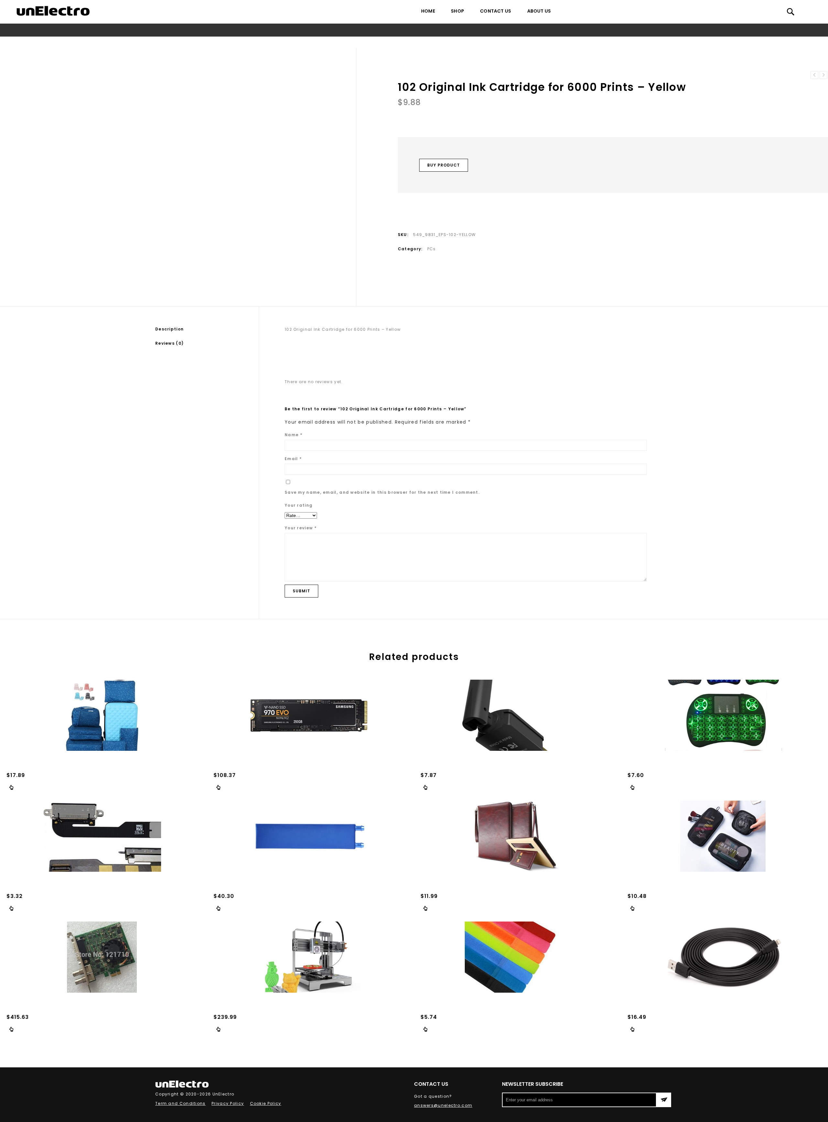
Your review (301, 528)
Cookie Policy (265, 1103)
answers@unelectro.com (443, 1105)
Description (169, 329)
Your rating (298, 505)
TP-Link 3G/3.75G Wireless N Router (814, 75)
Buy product (443, 165)
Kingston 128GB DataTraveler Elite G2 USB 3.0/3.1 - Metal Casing (823, 75)
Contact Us (495, 11)
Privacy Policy (228, 1103)
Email (293, 458)
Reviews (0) (169, 343)
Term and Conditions (180, 1103)
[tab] (207, 329)
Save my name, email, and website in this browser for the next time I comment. (382, 492)
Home (428, 11)
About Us (539, 11)
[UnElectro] (53, 11)
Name (293, 434)
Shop (457, 11)
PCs (371, 42)
